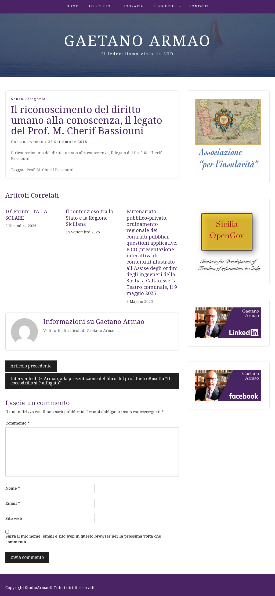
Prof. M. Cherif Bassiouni (50, 170)
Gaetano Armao (137, 41)
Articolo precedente (31, 366)
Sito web (13, 518)
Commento (17, 423)
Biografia (132, 6)
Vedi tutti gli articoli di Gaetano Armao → (81, 330)
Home (72, 6)
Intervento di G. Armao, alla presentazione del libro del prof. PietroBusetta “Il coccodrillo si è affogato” (90, 380)
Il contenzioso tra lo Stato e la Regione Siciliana (89, 218)
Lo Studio (100, 6)
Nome (12, 488)
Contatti (199, 6)
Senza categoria (28, 99)
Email (12, 503)
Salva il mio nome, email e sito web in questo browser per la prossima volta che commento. (83, 539)
